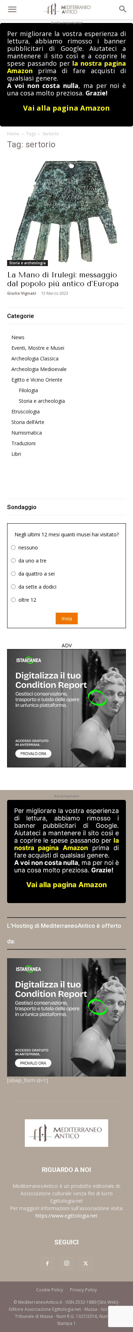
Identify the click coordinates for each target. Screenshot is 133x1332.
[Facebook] (47, 1264)
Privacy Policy (83, 1290)
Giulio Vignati (21, 293)
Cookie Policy (49, 1290)
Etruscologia (25, 411)
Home (13, 134)
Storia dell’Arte (27, 422)
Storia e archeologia (27, 262)
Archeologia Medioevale (39, 369)
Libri (16, 453)
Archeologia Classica (35, 358)
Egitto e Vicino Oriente (36, 379)
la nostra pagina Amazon (66, 844)
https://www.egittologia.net (66, 1215)
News (17, 337)
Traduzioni (23, 443)
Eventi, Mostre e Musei (37, 347)
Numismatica (26, 432)
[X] (86, 1264)
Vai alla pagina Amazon (66, 108)
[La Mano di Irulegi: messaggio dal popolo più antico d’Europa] (66, 211)
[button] (12, 9)
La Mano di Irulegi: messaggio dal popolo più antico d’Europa (63, 279)
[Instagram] (67, 1263)
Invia (66, 618)
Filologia (28, 390)
